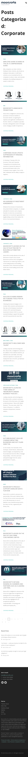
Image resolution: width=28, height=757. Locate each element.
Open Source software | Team (10, 385)
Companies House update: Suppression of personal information (13, 155)
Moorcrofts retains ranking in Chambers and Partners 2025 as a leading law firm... (13, 585)
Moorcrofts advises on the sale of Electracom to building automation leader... (14, 249)
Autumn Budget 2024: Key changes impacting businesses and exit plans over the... (13, 441)
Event (4, 484)
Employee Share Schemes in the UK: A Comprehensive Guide (13, 63)
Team (4, 59)
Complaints (3, 742)
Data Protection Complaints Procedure (16, 742)
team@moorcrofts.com (7, 675)
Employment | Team (8, 340)
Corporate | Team (7, 199)
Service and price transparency (18, 740)
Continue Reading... (8, 86)
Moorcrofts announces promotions (12, 109)
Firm (4, 105)
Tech (4, 531)
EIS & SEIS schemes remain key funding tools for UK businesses (13, 298)
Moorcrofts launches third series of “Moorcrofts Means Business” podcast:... (12, 391)
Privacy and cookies (5, 740)
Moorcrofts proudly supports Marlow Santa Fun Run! (12, 489)
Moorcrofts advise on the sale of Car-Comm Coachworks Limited (13, 535)
